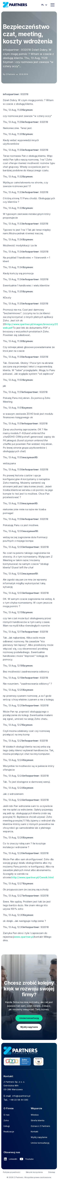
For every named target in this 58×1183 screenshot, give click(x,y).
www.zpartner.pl (24, 936)
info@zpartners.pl (21, 1096)
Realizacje (9, 1131)
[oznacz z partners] (24, 1061)
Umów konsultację (29, 1018)
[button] (43, 5)
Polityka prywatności (11, 1172)
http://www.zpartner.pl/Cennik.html (32, 877)
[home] (15, 5)
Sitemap (51, 1172)
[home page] (20, 1051)
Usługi (7, 1126)
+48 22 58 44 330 (18, 1099)
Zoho (6, 1120)
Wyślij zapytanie (29, 1027)
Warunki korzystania (34, 1172)
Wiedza (35, 1114)
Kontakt (34, 1131)
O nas (7, 1114)
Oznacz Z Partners (40, 1126)
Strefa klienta (37, 1120)
